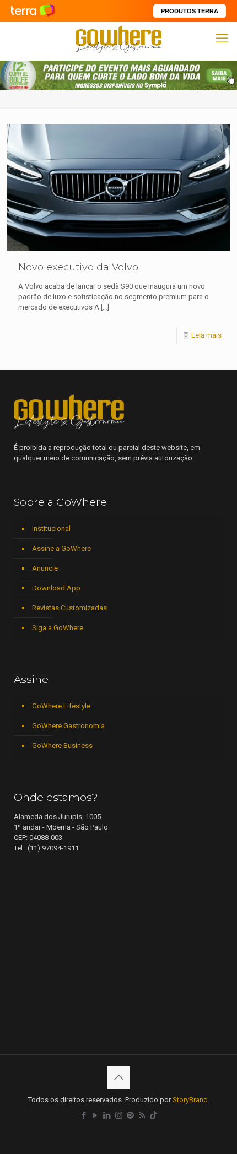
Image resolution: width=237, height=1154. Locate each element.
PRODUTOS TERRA (189, 11)
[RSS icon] (142, 1115)
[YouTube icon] (95, 1115)
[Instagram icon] (119, 1115)
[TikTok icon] (153, 1115)
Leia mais (206, 335)
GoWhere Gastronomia (68, 726)
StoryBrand (190, 1100)
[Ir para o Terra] (33, 10)
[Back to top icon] (118, 1077)
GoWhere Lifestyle (61, 706)
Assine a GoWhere (61, 548)
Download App (56, 588)
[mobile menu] (222, 38)
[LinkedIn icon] (107, 1115)
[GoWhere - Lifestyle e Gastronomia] (118, 38)
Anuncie (45, 568)
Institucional (51, 528)
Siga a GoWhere (57, 628)
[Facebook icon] (84, 1115)
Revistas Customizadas (69, 608)
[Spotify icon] (130, 1115)
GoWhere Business (62, 745)
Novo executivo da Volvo (78, 267)
